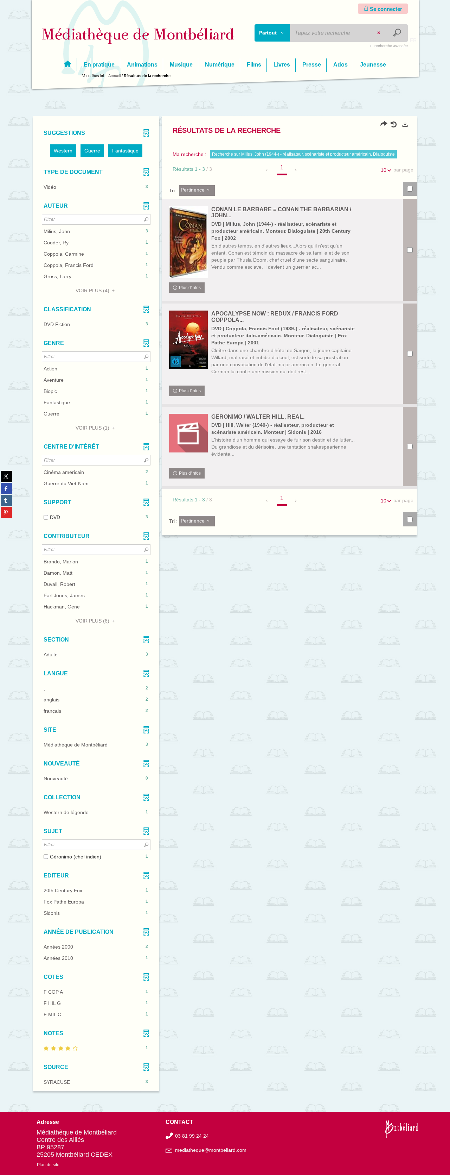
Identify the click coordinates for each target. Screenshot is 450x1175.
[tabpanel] (225, 604)
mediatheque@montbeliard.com (210, 1150)
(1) (93, 428)
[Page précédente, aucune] (267, 170)
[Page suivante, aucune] (296, 170)
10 (383, 170)
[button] (63, 150)
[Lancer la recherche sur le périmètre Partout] (398, 33)
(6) (93, 621)
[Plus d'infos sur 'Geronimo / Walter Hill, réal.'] (188, 433)
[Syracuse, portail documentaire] (138, 36)
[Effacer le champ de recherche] (379, 33)
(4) (93, 290)
